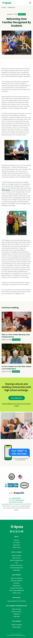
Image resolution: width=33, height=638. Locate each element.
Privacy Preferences (20, 635)
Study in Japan (16, 627)
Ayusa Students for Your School (17, 601)
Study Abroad (16, 339)
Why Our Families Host (16, 560)
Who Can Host (16, 558)
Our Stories (16, 542)
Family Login (16, 570)
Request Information (16, 565)
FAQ (16, 563)
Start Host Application (16, 567)
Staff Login (16, 616)
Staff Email (16, 614)
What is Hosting (16, 555)
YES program (6, 190)
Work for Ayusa (16, 609)
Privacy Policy (10, 635)
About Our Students (16, 578)
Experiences (21, 14)
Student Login (16, 593)
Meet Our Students (16, 580)
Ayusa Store (16, 545)
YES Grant (16, 583)
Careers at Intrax (16, 611)
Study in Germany (16, 624)
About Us (16, 540)
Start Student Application (16, 590)
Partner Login (16, 547)
